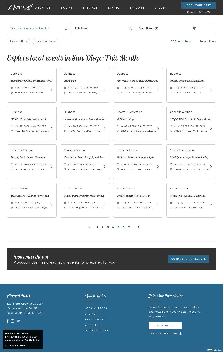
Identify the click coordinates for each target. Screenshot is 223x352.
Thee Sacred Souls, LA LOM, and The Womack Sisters (84, 158)
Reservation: (15, 312)
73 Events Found (182, 41)
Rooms (66, 7)
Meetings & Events (97, 330)
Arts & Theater (20, 188)
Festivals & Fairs (127, 150)
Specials (90, 7)
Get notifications (163, 333)
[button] (188, 259)
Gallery (161, 7)
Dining (113, 7)
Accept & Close (15, 345)
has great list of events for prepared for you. (65, 262)
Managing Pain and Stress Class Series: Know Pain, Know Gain (31, 81)
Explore (137, 7)
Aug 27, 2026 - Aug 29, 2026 (136, 87)
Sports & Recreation (129, 112)
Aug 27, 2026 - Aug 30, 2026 (189, 87)
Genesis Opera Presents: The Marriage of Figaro (84, 196)
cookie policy (32, 340)
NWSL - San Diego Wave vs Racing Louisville (189, 158)
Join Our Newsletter (166, 295)
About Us (43, 7)
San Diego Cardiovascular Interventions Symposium (137, 81)
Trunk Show (70, 80)
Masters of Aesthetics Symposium (187, 80)
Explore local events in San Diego (72, 58)
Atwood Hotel (18, 295)
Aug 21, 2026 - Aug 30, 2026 (83, 87)
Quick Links (95, 295)
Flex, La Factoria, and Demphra (28, 157)
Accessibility (94, 325)
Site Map (90, 313)
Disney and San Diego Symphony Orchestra (187, 196)
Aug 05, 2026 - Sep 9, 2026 (29, 87)
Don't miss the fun (31, 256)
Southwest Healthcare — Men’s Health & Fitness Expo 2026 (84, 119)
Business (16, 73)
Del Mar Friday (125, 119)
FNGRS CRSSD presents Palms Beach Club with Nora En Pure (190, 119)
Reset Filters (208, 41)
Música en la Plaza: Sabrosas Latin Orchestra (135, 158)
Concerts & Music (181, 112)
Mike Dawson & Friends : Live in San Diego (30, 196)
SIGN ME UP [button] (169, 326)
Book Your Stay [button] (198, 5)
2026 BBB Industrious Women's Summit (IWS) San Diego (28, 119)
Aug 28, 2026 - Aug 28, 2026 (30, 126)
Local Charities (96, 308)
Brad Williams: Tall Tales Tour (133, 195)
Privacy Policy (95, 319)
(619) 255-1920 (200, 11)
